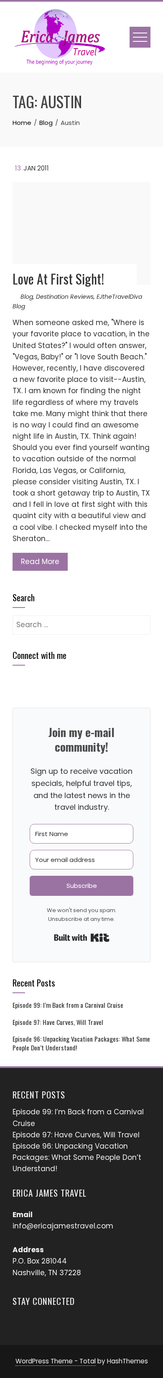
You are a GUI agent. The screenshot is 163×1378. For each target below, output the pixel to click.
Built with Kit (82, 937)
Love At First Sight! (58, 278)
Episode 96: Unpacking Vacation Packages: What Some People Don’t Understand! (81, 1043)
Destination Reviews (65, 296)
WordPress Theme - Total (55, 1361)
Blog (26, 296)
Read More (40, 562)
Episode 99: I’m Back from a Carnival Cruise (68, 1005)
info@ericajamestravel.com (63, 1226)
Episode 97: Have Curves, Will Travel (58, 1022)
